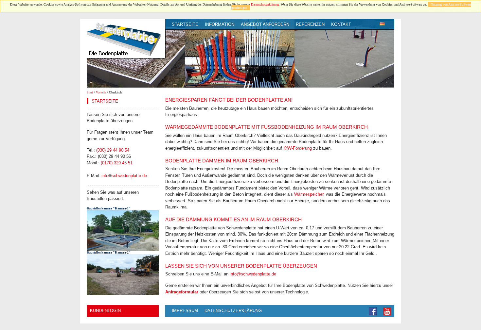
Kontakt (341, 24)
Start (90, 92)
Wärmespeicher (308, 194)
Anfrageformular (181, 291)
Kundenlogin (105, 310)
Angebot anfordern (265, 24)
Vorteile (101, 92)
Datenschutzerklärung (265, 4)
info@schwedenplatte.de (253, 274)
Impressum (185, 310)
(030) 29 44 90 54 (112, 150)
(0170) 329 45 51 (117, 162)
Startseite (185, 24)
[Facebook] (373, 311)
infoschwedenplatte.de (124, 175)
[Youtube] (387, 311)
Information (219, 24)
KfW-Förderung (297, 148)
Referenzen (310, 24)
